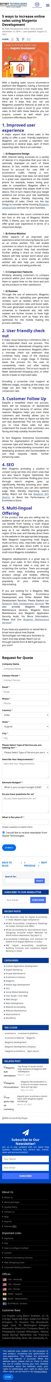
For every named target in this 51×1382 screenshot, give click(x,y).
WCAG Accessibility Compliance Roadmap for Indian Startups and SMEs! (26, 924)
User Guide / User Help (17, 995)
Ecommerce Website (14, 1037)
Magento (10, 980)
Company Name (10, 664)
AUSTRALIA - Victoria (17, 1303)
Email (6, 687)
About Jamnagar (12, 1202)
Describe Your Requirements (18, 759)
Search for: (11, 876)
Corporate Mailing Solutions (17, 1267)
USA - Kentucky (14, 1279)
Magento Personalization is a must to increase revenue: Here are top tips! (34, 1084)
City (5, 733)
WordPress (11, 1018)
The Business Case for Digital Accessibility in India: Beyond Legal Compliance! (26, 918)
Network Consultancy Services (18, 1257)
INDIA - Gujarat (14, 1293)
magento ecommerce (15, 1051)
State (5, 722)
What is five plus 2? (13, 817)
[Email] (28, 39)
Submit (9, 847)
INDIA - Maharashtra (17, 1298)
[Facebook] (12, 39)
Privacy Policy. (40, 1371)
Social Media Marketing (17, 992)
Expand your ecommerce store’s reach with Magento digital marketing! (32, 1099)
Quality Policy (10, 1207)
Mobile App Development (18, 984)
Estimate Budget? (12, 782)
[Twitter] (17, 39)
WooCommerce (13, 1014)
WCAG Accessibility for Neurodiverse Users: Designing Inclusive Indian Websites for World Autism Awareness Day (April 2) (26, 932)
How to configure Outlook (16, 1248)
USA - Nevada (14, 1284)
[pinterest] (23, 39)
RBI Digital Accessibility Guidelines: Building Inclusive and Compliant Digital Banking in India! (26, 948)
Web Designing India (14, 1262)
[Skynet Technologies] (13, 5)
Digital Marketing (14, 969)
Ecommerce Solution (15, 977)
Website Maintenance (16, 1010)
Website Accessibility (16, 1007)
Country (7, 710)
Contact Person (11, 675)
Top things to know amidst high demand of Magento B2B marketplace (32, 1069)
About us (8, 1197)
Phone (6, 698)
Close (8, 1377)
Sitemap (8, 1226)
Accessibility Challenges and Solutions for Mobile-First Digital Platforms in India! (26, 940)
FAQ (6, 1243)
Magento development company (20, 1046)
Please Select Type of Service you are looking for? (22, 746)
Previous (29, 865)
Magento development (15, 1042)
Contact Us (9, 1211)
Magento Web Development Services (23, 603)
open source (33, 1051)
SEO (8, 988)
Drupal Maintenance (15, 973)
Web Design (11, 999)
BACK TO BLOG (7, 864)
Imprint (7, 1221)
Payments (8, 1238)
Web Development (14, 1003)
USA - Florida (13, 1289)
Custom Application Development (22, 966)
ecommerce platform (28, 1033)
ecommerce (10, 1033)
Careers (8, 1252)
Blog (6, 1216)
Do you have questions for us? (18, 794)
